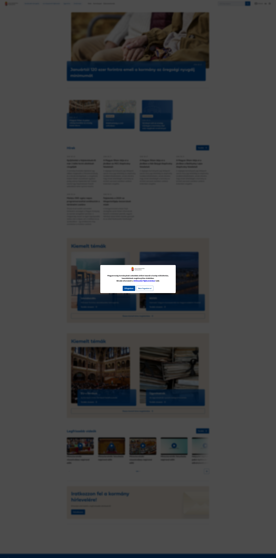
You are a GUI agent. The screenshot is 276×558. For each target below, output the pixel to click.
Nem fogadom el (144, 288)
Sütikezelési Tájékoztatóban (144, 280)
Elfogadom (129, 288)
